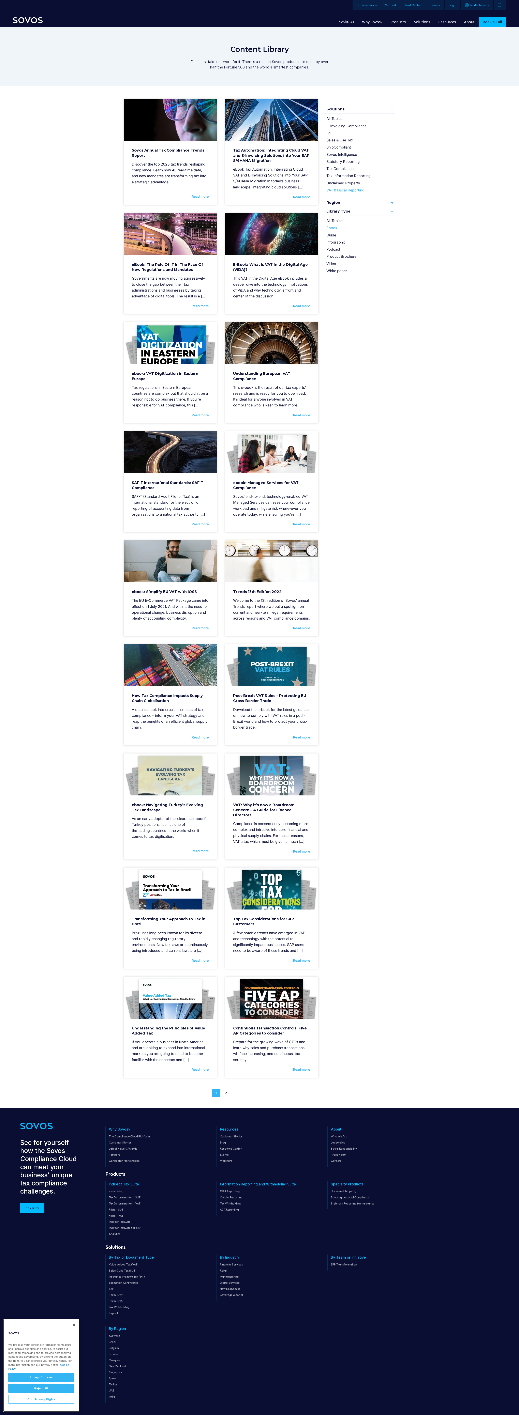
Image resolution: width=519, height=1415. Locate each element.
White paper (336, 271)
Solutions (335, 109)
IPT (329, 133)
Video (331, 264)
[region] (41, 1365)
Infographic (336, 242)
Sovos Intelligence (341, 154)
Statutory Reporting (343, 161)
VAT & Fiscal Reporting (345, 190)
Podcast (333, 249)
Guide (331, 235)
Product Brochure (341, 256)
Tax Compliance (340, 169)
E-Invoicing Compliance (346, 126)
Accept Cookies (41, 1377)
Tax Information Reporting (348, 176)
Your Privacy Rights (41, 1399)
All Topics (334, 118)
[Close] (74, 1325)
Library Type (338, 211)
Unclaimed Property (343, 183)
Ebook (331, 228)
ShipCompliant (338, 147)
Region (333, 202)
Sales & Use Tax (339, 140)
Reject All (41, 1388)
